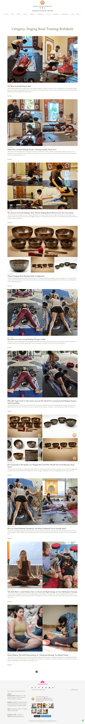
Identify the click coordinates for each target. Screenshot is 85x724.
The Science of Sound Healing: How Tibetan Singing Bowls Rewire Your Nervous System (40, 213)
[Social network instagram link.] (44, 7)
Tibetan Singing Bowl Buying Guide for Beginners (26, 276)
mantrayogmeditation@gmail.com (17, 716)
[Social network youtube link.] (42, 7)
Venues (47, 14)
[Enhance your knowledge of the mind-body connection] (45, 711)
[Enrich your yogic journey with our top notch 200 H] (39, 711)
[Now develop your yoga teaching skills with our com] (34, 705)
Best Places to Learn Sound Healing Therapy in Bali (26, 339)
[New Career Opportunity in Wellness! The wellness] (39, 705)
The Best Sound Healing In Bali (19, 86)
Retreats (32, 14)
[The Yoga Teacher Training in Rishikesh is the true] (51, 705)
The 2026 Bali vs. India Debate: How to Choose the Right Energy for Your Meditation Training (42, 592)
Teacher (25, 14)
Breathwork (40, 14)
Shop (78, 14)
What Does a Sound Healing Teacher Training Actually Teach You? (31, 149)
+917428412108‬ (19, 714)
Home (6, 14)
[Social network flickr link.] (49, 687)
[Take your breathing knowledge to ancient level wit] (45, 705)
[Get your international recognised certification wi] (34, 711)
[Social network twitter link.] (39, 687)
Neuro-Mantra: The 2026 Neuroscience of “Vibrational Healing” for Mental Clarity (37, 655)
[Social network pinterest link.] (52, 687)
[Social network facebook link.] (40, 7)
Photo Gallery (65, 14)
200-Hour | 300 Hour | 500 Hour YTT (42, 6)
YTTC (12, 14)
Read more (9, 95)
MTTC (18, 14)
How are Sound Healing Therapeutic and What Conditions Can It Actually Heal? (36, 528)
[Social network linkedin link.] (45, 687)
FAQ (72, 14)
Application (55, 14)
